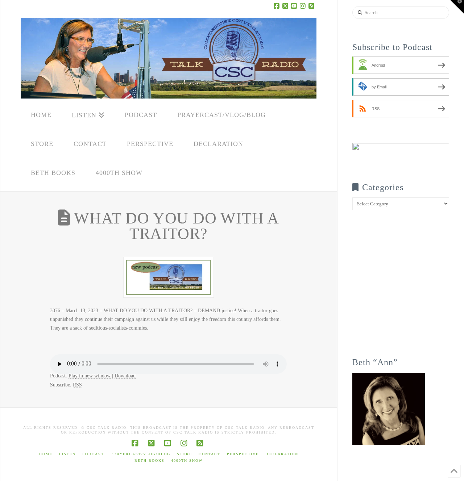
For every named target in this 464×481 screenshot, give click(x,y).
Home (46, 454)
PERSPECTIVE (243, 454)
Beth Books (149, 461)
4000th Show (187, 461)
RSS (77, 385)
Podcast (93, 454)
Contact (209, 454)
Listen (67, 454)
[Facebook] (277, 6)
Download (125, 375)
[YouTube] (294, 6)
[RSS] (312, 6)
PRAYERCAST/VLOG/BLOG (140, 454)
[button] (457, 7)
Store (184, 454)
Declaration (281, 454)
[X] (286, 6)
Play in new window (90, 375)
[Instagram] (303, 6)
